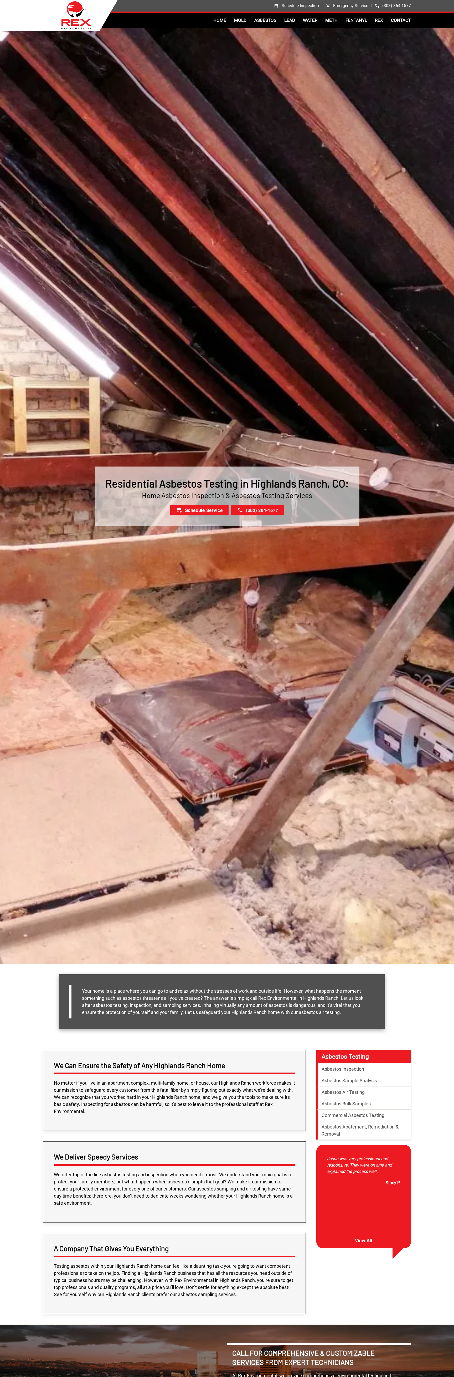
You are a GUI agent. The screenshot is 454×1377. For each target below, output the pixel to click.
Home (219, 20)
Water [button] (310, 20)
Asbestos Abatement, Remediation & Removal (360, 1130)
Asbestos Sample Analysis (349, 1081)
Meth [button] (331, 20)
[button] (346, 6)
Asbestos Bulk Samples (346, 1104)
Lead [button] (289, 20)
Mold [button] (240, 20)
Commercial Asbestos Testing (353, 1115)
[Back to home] (89, 15)
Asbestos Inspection (343, 1069)
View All (363, 1241)
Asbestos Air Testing (343, 1092)
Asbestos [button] (265, 20)
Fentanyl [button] (356, 20)
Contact (401, 20)
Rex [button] (379, 20)
